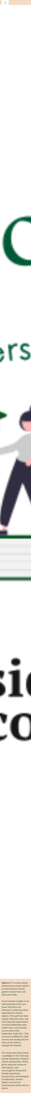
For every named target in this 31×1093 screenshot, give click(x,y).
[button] (28, 2)
